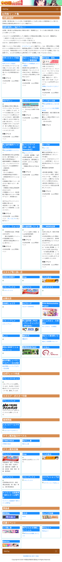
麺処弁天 (25, 339)
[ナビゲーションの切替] (57, 9)
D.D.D (24, 516)
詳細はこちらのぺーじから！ (50, 86)
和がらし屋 (25, 444)
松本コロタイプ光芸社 (9, 63)
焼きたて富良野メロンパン (50, 341)
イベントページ (46, 150)
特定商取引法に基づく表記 (31, 556)
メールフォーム (26, 46)
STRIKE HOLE (7, 444)
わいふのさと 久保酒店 (49, 326)
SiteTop (5, 9)
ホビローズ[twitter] (28, 306)
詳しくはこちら (12, 218)
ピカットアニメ (7, 324)
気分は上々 (45, 531)
